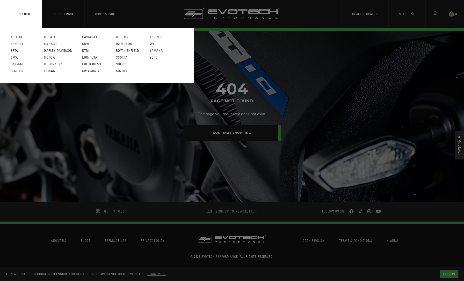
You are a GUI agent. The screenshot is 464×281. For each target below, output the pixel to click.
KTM (85, 51)
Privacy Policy (152, 240)
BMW (14, 57)
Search (405, 14)
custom (105, 14)
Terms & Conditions (355, 240)
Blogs (85, 240)
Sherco (122, 64)
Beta (14, 51)
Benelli (16, 44)
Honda (49, 57)
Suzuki (121, 71)
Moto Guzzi (91, 64)
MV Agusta (91, 71)
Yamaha (156, 51)
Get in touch (115, 211)
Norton (122, 37)
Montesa (89, 57)
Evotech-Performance (219, 256)
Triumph (157, 37)
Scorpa (122, 57)
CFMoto (16, 71)
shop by (21, 14)
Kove (86, 44)
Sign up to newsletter (236, 211)
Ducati (49, 37)
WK (152, 44)
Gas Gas (51, 44)
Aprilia (16, 37)
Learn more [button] (156, 274)
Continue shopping (232, 133)
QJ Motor (124, 44)
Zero (154, 57)
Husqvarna (53, 64)
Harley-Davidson (58, 51)
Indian (50, 71)
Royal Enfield (127, 51)
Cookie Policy (314, 240)
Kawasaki (90, 37)
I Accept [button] (449, 274)
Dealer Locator (364, 14)
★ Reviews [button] (459, 145)
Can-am (16, 64)
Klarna (393, 240)
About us (58, 240)
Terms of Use (115, 240)
